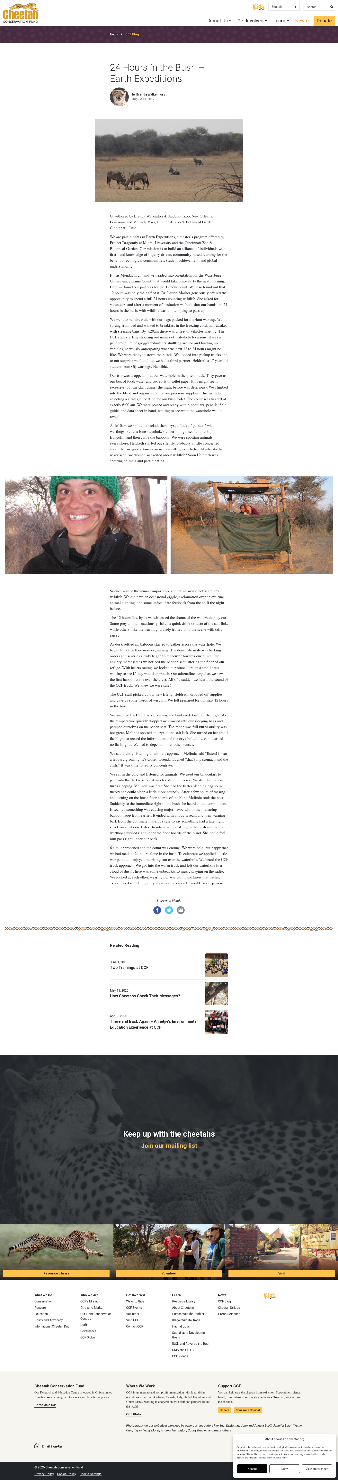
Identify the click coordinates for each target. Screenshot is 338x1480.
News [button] (301, 20)
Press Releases (229, 1314)
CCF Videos (180, 1356)
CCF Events (134, 1308)
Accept (252, 1469)
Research (40, 1308)
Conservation (43, 1301)
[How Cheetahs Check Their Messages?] (216, 993)
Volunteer (169, 1273)
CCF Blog (132, 34)
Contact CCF (134, 1326)
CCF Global (87, 1337)
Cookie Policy (66, 1474)
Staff (83, 1325)
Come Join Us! (45, 1405)
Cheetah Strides (229, 1308)
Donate (324, 20)
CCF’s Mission (90, 1301)
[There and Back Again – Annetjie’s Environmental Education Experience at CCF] (216, 1021)
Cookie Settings (91, 1474)
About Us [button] (218, 20)
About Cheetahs (183, 1308)
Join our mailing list (169, 1145)
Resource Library (56, 1273)
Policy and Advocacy (48, 1320)
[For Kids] (258, 6)
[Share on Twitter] (169, 909)
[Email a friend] (181, 909)
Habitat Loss (181, 1326)
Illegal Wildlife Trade (186, 1320)
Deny (284, 1469)
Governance (88, 1331)
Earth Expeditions (160, 236)
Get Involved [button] (250, 20)
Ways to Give (135, 1301)
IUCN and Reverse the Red (190, 1344)
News (114, 34)
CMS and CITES (183, 1350)
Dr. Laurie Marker (91, 1308)
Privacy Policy (44, 1474)
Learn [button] (279, 20)
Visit (281, 1273)
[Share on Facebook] (157, 909)
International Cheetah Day (51, 1326)
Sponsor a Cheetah (248, 1410)
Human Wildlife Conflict (188, 1314)
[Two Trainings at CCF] (216, 964)
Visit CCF (132, 1320)
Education (41, 1314)
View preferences (317, 1469)
